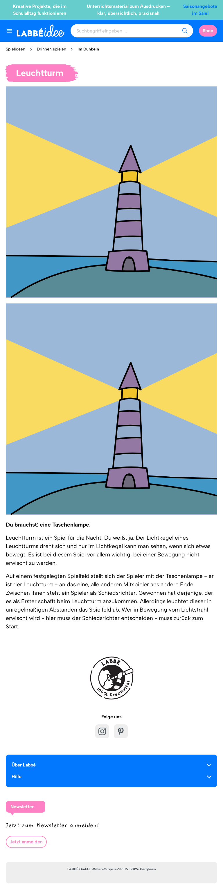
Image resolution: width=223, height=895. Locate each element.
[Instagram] (102, 731)
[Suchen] (184, 30)
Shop (208, 30)
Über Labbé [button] (24, 765)
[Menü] (9, 30)
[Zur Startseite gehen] (40, 30)
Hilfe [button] (16, 776)
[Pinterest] (121, 731)
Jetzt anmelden (26, 842)
